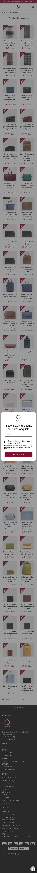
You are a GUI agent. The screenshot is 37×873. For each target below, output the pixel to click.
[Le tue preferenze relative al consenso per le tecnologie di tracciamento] (33, 869)
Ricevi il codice (18, 454)
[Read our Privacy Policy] (31, 446)
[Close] (33, 414)
